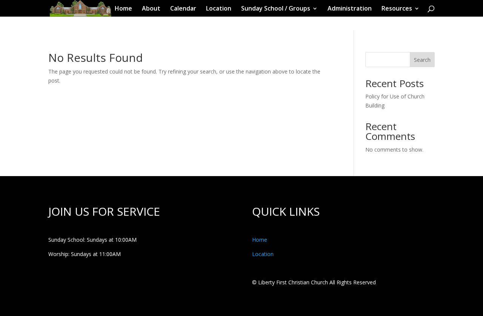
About (151, 9)
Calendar (183, 9)
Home (123, 9)
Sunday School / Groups (275, 9)
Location (218, 9)
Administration (350, 9)
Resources (396, 9)
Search (422, 59)
